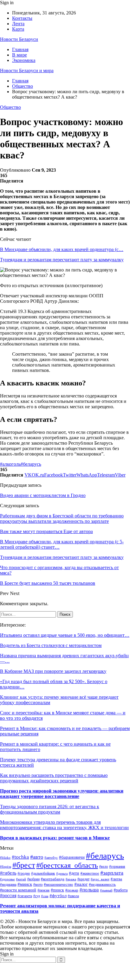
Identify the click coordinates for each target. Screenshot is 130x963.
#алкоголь (10, 464)
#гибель (8, 873)
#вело (103, 867)
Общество (10, 107)
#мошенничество (58, 884)
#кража (71, 879)
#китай (21, 879)
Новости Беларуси (19, 39)
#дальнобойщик (43, 873)
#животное (89, 873)
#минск (25, 884)
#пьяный (106, 890)
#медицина (8, 885)
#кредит (83, 879)
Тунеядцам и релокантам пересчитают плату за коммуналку (62, 259)
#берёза (5, 866)
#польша (89, 890)
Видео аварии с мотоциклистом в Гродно (43, 495)
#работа (121, 890)
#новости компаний (18, 890)
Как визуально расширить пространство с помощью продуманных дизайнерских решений (54, 778)
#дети (74, 873)
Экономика (23, 60)
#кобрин (33, 879)
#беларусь (31, 464)
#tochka (20, 857)
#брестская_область (67, 865)
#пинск (57, 890)
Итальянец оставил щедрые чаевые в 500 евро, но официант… (64, 635)
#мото (38, 884)
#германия (117, 866)
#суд (36, 896)
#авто (36, 857)
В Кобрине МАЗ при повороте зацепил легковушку (53, 671)
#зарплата (111, 873)
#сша (44, 896)
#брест (23, 865)
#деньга (62, 873)
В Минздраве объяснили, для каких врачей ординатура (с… (61, 249)
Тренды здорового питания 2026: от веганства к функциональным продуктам (49, 809)
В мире (19, 54)
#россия (8, 895)
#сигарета (25, 896)
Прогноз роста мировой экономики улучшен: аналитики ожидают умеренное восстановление (61, 793)
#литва (116, 879)
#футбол (58, 895)
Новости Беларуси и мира (27, 70)
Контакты (22, 18)
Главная (20, 49)
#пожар (71, 890)
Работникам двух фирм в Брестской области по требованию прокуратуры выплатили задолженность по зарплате (62, 518)
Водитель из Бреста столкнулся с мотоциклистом (51, 645)
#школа (73, 896)
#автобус (51, 857)
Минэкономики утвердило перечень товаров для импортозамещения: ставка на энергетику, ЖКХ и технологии (64, 825)
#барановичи (72, 857)
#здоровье (7, 879)
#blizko (5, 857)
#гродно (24, 874)
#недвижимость (102, 884)
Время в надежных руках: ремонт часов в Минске (55, 837)
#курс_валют (100, 879)
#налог (81, 884)
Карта (18, 29)
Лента (18, 23)
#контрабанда (52, 879)
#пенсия (43, 890)
